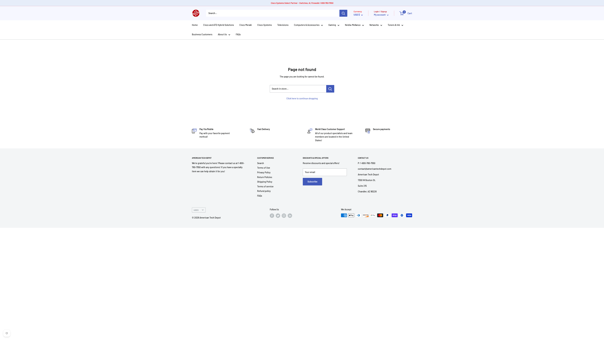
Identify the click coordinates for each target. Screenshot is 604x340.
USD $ (196, 210)
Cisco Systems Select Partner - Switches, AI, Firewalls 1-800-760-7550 (302, 3)
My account (380, 14)
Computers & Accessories (306, 25)
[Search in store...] (330, 89)
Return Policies (264, 177)
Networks (374, 25)
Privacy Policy (264, 172)
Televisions (282, 25)
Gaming (332, 25)
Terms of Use (263, 167)
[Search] (343, 13)
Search (260, 163)
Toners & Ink (394, 25)
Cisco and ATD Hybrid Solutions (218, 25)
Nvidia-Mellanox (353, 25)
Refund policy (264, 191)
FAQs (238, 34)
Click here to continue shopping (302, 98)
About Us (222, 34)
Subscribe (312, 181)
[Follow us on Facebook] (272, 215)
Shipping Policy (264, 181)
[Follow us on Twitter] (278, 215)
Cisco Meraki (245, 25)
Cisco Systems (264, 25)
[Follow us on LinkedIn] (290, 215)
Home (195, 25)
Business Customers (202, 34)
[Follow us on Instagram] (284, 215)
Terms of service (265, 186)
